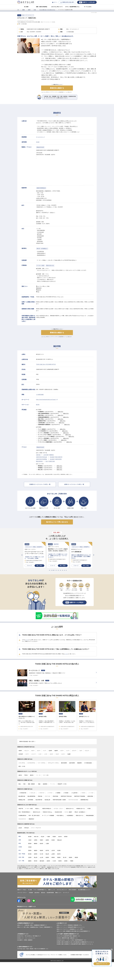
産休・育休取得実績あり (24, 812)
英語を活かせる (70, 808)
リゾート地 (45, 775)
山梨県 (53, 854)
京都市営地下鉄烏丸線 (41, 457)
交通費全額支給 (22, 815)
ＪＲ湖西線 (57, 792)
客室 (39, 784)
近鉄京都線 (30, 799)
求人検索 (26, 6)
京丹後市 (21, 754)
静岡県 (35, 843)
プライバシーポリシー (22, 892)
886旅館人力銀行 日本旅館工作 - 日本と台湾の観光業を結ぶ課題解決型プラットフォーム (75, 942)
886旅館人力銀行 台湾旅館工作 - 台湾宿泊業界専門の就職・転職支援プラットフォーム (75, 944)
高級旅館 (79, 763)
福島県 (35, 850)
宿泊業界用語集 (50, 892)
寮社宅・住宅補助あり (80, 812)
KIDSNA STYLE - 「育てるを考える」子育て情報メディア (29, 936)
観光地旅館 (64, 763)
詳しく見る (39, 565)
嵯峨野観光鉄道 (84, 799)
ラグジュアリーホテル (53, 763)
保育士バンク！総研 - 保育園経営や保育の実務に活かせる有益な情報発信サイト (73, 931)
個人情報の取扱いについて (84, 889)
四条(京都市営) (58, 457)
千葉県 (48, 836)
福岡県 (29, 861)
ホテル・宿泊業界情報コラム (72, 6)
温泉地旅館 (72, 763)
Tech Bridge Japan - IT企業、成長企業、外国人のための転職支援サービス (32, 948)
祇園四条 (51, 454)
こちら (27, 639)
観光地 (37, 404)
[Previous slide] (22, 555)
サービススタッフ (29, 15)
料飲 (24, 784)
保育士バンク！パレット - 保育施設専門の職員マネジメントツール (70, 927)
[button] (49, 570)
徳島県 (70, 857)
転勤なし (37, 808)
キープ (30, 565)
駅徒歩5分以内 (36, 812)
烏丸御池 (52, 457)
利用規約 (31, 892)
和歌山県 (59, 840)
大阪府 (29, 840)
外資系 (89, 808)
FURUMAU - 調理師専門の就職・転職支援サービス (67, 938)
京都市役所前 (58, 459)
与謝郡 (68, 754)
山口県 (41, 857)
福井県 (58, 854)
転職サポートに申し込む (87, 2)
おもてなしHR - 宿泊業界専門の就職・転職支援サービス (68, 936)
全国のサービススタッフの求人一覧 (74, 484)
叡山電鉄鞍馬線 (31, 796)
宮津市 (50, 750)
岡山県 (35, 857)
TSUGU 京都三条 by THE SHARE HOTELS (47, 9)
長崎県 (48, 861)
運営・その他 (22, 766)
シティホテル (22, 763)
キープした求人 (88, 6)
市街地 (26, 775)
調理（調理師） (32, 784)
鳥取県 (53, 857)
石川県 (41, 854)
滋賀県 (47, 840)
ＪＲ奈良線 (65, 792)
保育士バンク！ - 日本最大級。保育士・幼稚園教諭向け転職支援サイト (32, 925)
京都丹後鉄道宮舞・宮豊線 (59, 799)
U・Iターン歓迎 (29, 808)
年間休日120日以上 (47, 812)
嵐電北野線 (90, 796)
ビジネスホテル (31, 763)
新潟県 (29, 854)
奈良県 (53, 840)
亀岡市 (56, 750)
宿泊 (23, 15)
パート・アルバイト (36, 827)
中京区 (35, 9)
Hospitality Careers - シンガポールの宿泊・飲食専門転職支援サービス (71, 940)
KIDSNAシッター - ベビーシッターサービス (26, 938)
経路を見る (60, 411)
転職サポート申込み (21, 889)
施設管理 (45, 784)
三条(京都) (45, 454)
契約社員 (26, 827)
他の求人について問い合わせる (57, 522)
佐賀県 (65, 861)
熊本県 (35, 861)
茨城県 (54, 836)
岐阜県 (41, 843)
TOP (18, 9)
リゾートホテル (41, 763)
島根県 (47, 857)
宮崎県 (60, 861)
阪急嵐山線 (47, 799)
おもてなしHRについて (57, 6)
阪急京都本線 (39, 461)
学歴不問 (21, 808)
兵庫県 (35, 840)
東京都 (29, 836)
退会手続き (37, 892)
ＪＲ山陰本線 (74, 792)
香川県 (64, 857)
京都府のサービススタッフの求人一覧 (39, 484)
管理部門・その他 (62, 784)
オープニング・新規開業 (48, 815)
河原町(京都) (52, 461)
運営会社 (43, 892)
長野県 (35, 854)
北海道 (29, 847)
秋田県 (58, 850)
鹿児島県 (42, 861)
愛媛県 (58, 857)
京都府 (23, 9)
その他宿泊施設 (40, 394)
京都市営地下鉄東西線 (41, 459)
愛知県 (29, 843)
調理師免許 (31, 819)
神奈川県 (36, 836)
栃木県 (60, 836)
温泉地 (20, 775)
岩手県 (47, 850)
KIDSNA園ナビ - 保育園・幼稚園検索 (24, 940)
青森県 (41, 850)
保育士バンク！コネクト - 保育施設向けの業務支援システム (69, 925)
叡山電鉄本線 (22, 796)
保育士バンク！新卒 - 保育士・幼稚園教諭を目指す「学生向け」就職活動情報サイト (35, 927)
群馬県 (65, 836)
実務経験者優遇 (90, 815)
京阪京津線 (55, 796)
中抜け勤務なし (60, 815)
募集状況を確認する (57, 88)
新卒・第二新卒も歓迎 (34, 815)
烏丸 (47, 461)
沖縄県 (71, 861)
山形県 (53, 850)
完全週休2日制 (58, 812)
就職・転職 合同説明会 (41, 6)
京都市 (29, 9)
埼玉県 (42, 836)
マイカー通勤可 (68, 812)
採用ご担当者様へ (73, 889)
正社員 (37, 142)
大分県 (54, 861)
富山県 (47, 854)
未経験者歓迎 (70, 815)
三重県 (47, 843)
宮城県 (29, 850)
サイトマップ (66, 892)
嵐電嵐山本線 (22, 799)
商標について (58, 892)
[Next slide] (93, 555)
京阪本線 (38, 454)
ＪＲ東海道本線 (22, 792)
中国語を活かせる (80, 808)
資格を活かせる (79, 815)
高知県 (76, 857)
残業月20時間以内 (46, 808)
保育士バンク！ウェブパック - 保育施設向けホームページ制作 (70, 929)
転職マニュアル (51, 889)
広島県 (29, 857)
